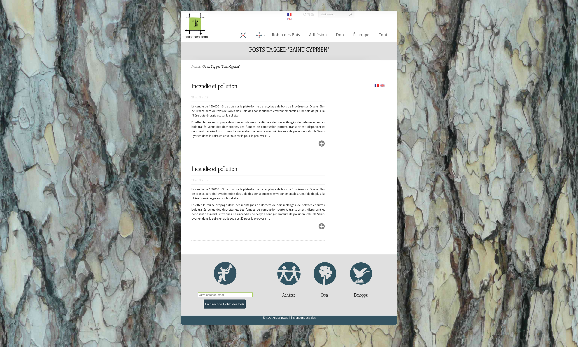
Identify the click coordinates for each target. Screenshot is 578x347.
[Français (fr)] (377, 85)
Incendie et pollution (214, 86)
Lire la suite (311, 146)
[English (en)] (382, 85)
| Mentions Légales (303, 317)
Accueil (195, 66)
